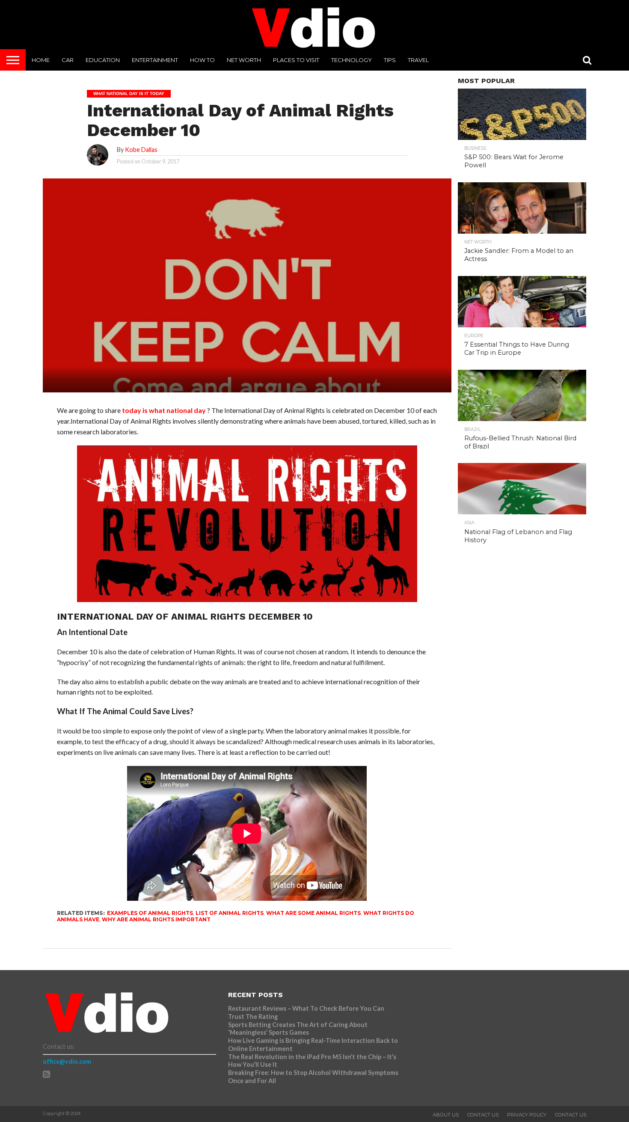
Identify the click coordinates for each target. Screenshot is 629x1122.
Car (68, 59)
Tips (390, 59)
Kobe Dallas (141, 149)
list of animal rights (230, 913)
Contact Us (482, 1115)
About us (446, 1115)
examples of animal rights (150, 913)
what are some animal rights (313, 913)
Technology (351, 59)
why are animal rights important (156, 919)
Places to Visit (296, 59)
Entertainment (155, 59)
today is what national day (164, 410)
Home (41, 59)
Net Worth (244, 59)
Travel (418, 59)
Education (103, 59)
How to (202, 59)
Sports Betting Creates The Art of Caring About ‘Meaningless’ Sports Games (298, 1028)
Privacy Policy (526, 1115)
